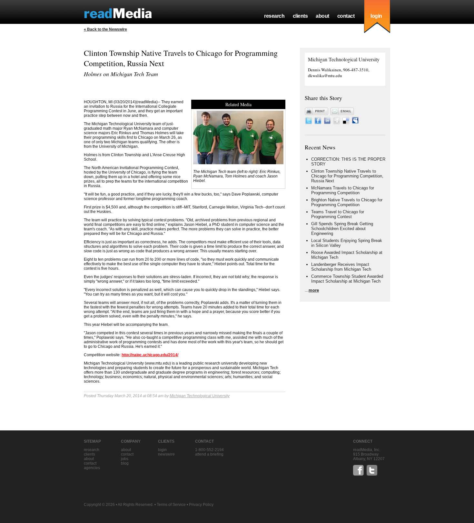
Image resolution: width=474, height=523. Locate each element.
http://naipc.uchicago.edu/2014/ (150, 355)
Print (317, 111)
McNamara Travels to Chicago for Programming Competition (342, 190)
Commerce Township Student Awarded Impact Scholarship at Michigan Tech (347, 279)
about (322, 16)
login (376, 16)
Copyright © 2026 (99, 504)
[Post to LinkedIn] (327, 122)
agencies (92, 468)
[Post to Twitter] (308, 122)
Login (162, 450)
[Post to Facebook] (318, 122)
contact (346, 16)
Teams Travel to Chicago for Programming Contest (337, 214)
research (274, 16)
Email (342, 111)
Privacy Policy (201, 504)
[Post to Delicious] (346, 122)
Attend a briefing (209, 454)
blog (125, 463)
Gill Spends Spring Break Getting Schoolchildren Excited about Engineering (342, 228)
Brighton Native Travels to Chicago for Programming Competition (346, 202)
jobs (124, 459)
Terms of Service (171, 504)
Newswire (166, 454)
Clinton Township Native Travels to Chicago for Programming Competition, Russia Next (347, 176)
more (314, 290)
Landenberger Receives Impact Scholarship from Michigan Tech (341, 267)
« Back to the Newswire (105, 29)
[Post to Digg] (337, 122)
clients (300, 16)
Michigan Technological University (200, 396)
